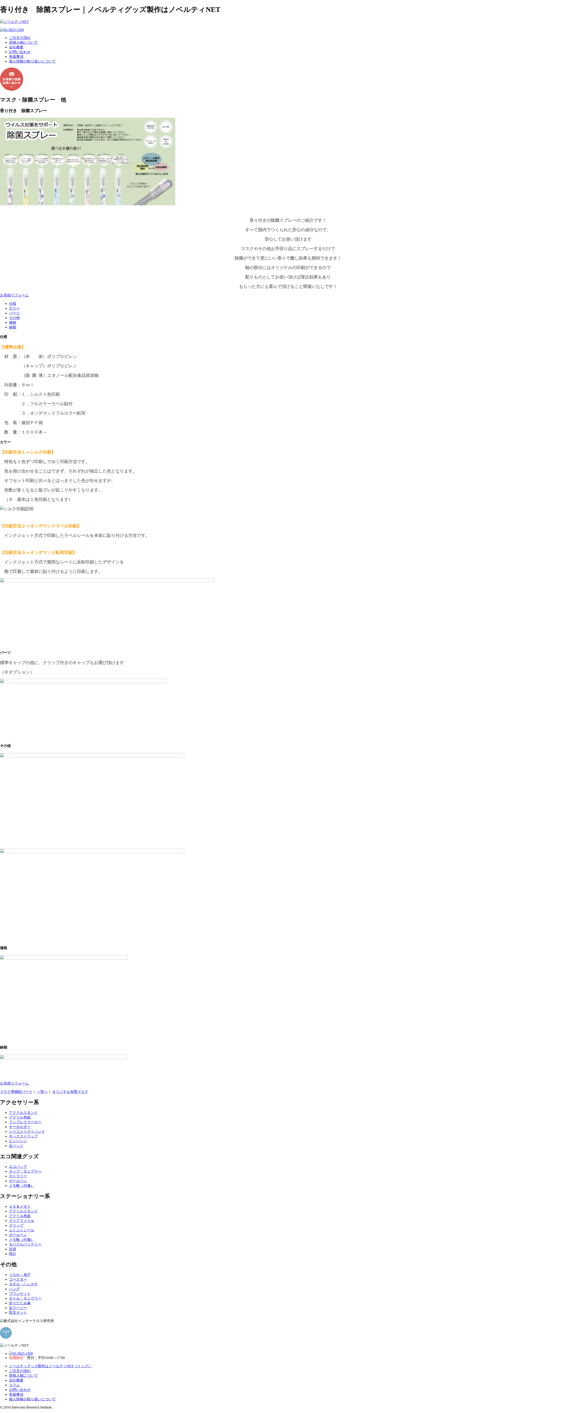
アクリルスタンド (23, 1113)
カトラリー (18, 1176)
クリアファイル (21, 1221)
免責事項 (16, 57)
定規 (12, 1249)
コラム (14, 1385)
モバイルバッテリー (25, 1244)
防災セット (18, 1312)
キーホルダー (20, 1127)
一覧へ (42, 1092)
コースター (18, 1279)
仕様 (12, 303)
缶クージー (18, 1308)
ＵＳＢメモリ (20, 1206)
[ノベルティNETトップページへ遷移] (14, 22)
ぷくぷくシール (21, 1230)
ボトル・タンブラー (25, 1298)
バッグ (14, 1289)
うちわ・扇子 (20, 1275)
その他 (14, 318)
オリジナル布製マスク (70, 1092)
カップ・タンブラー (25, 1171)
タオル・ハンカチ (23, 1284)
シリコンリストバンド (27, 1131)
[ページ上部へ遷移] (6, 1337)
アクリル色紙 (20, 1117)
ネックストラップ (23, 1136)
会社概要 (16, 47)
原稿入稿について (23, 42)
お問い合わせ (20, 52)
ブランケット (20, 1293)
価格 (12, 322)
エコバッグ (18, 1167)
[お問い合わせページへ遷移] (11, 89)
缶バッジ (16, 1146)
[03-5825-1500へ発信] (12, 30)
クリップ (16, 1225)
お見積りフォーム (14, 295)
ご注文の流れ (20, 38)
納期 (12, 327)
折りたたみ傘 (20, 1303)
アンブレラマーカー (25, 1122)
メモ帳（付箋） (21, 1185)
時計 (12, 1254)
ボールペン (18, 1181)
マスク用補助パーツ (16, 1092)
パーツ (14, 313)
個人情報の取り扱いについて (32, 61)
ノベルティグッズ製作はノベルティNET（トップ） (50, 1366)
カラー (14, 308)
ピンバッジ (18, 1141)
